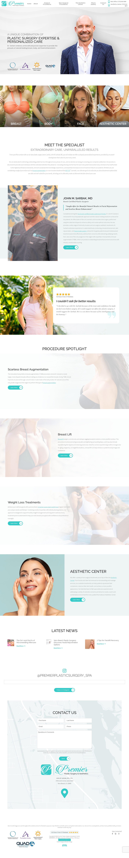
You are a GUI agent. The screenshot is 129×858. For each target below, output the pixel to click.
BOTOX (68, 170)
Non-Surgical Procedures (63, 3)
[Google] (116, 834)
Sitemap (77, 838)
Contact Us (103, 3)
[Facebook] (113, 834)
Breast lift (61, 439)
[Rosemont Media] (64, 845)
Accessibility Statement (64, 840)
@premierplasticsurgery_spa (64, 675)
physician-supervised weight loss (48, 507)
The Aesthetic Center (80, 3)
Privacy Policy (69, 838)
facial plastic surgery (80, 231)
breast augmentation (39, 170)
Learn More (69, 247)
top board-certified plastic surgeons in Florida (92, 214)
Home (29, 4)
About (36, 4)
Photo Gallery (93, 3)
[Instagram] (119, 834)
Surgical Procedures (47, 3)
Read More (20, 646)
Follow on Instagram (63, 690)
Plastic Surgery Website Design (64, 842)
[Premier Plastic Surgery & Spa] (13, 3)
